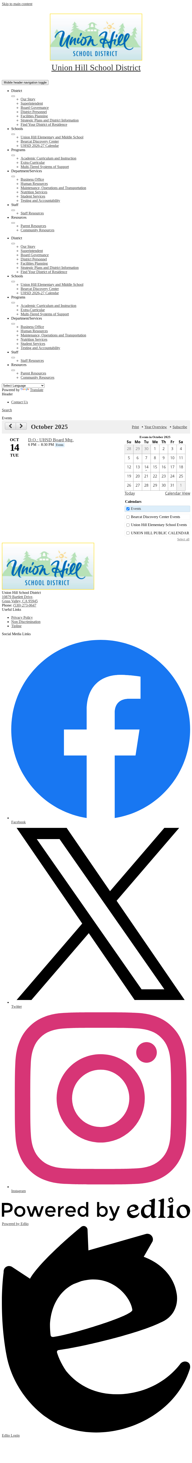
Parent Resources (33, 226)
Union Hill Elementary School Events (159, 525)
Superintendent (32, 103)
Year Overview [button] (155, 427)
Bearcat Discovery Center (40, 141)
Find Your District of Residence (44, 124)
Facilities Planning (34, 116)
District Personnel (34, 112)
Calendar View (177, 493)
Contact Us (19, 402)
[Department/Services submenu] (13, 176)
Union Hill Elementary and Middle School (52, 137)
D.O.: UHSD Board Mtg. (51, 439)
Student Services (33, 196)
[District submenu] (13, 96)
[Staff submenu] (13, 210)
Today (130, 493)
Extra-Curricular (33, 162)
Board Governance (35, 108)
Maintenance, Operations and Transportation (53, 188)
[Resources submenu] (13, 223)
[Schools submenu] (13, 134)
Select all (183, 539)
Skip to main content (17, 4)
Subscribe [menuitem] (180, 427)
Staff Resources (32, 213)
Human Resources (34, 184)
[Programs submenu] (13, 155)
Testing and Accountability (40, 200)
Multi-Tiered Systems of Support (45, 167)
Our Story (28, 99)
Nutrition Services (34, 192)
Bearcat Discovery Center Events (155, 517)
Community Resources (37, 230)
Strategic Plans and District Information (50, 120)
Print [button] (135, 427)
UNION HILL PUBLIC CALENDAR (160, 533)
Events (136, 509)
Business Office (32, 179)
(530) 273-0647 (24, 605)
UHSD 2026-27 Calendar (40, 146)
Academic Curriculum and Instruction (48, 158)
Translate (36, 390)
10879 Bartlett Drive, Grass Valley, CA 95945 (20, 599)
